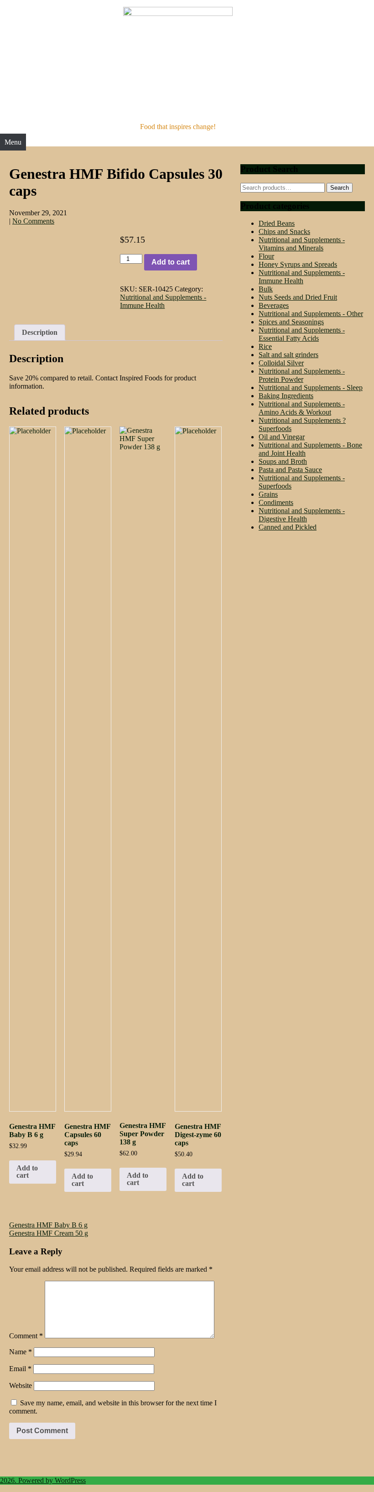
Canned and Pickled (288, 527)
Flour (266, 256)
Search (339, 187)
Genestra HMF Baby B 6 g (48, 1225)
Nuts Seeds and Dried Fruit (298, 297)
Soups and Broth (283, 461)
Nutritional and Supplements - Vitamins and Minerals (302, 244)
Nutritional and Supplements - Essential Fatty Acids (302, 334)
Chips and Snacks (284, 231)
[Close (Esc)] (344, 10)
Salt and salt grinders (288, 355)
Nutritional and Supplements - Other (311, 313)
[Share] (324, 10)
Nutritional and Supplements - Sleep (311, 387)
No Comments (33, 221)
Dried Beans (277, 223)
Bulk (266, 289)
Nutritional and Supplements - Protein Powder (302, 375)
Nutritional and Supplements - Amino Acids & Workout (302, 408)
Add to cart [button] (27, 1171)
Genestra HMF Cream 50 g (48, 1233)
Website (20, 1385)
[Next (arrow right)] (358, 746)
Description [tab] (39, 332)
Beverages (274, 305)
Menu (13, 142)
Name (20, 1352)
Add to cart (170, 262)
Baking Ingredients (286, 396)
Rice (265, 346)
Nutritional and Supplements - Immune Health (163, 301)
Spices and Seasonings (291, 322)
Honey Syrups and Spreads (298, 264)
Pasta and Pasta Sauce (290, 469)
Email (20, 1368)
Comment (26, 1336)
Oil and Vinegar (282, 437)
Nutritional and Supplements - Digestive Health (302, 515)
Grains (268, 494)
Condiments (276, 502)
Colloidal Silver (281, 363)
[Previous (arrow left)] (16, 746)
